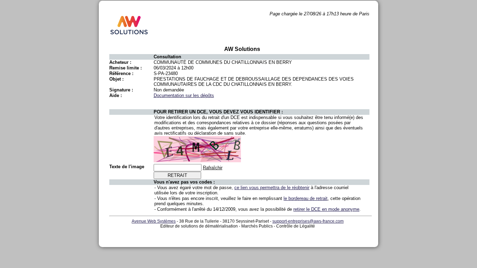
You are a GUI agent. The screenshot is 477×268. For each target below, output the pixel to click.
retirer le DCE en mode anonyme (326, 209)
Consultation (167, 56)
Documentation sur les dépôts (184, 95)
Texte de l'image (126, 166)
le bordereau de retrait (306, 198)
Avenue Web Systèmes (154, 221)
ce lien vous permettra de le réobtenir (271, 187)
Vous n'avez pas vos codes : (184, 182)
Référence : (121, 73)
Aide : (115, 95)
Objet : (116, 79)
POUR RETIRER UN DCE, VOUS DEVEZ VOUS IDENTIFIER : (218, 111)
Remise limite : (125, 67)
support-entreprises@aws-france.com (308, 221)
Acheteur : (120, 62)
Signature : (121, 89)
